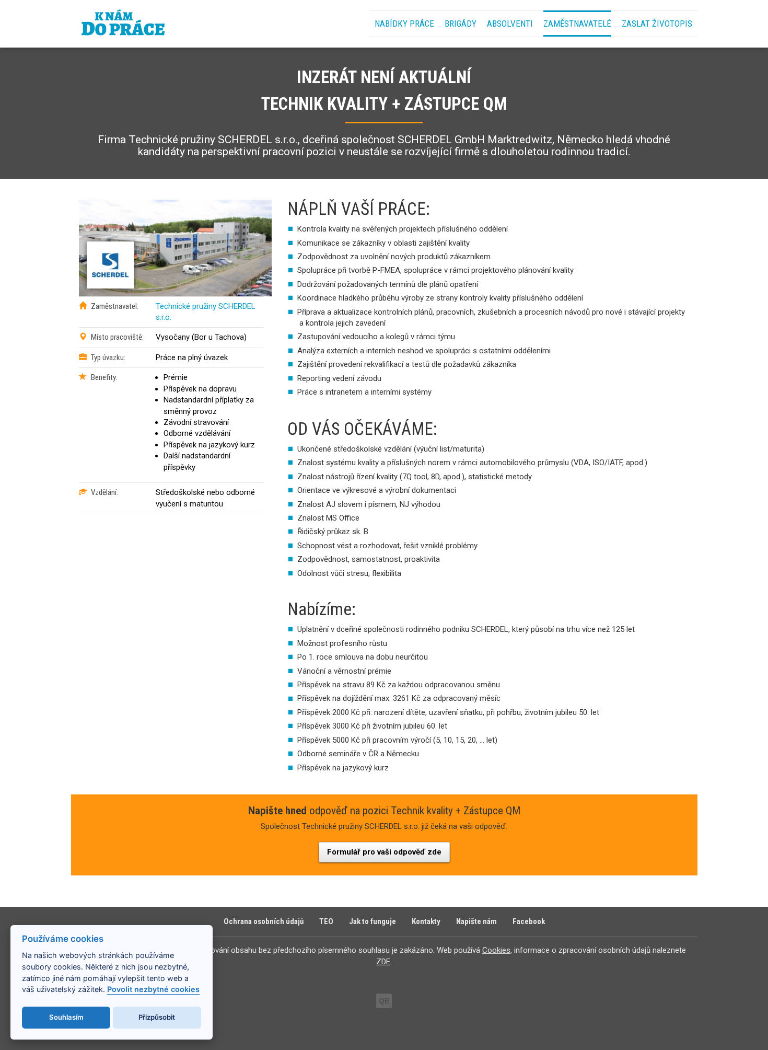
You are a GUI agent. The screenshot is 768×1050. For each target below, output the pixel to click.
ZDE (383, 961)
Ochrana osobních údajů (264, 921)
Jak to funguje (372, 921)
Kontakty (426, 921)
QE (384, 1001)
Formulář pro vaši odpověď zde (384, 852)
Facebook (529, 921)
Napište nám (476, 921)
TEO (326, 921)
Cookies (496, 950)
